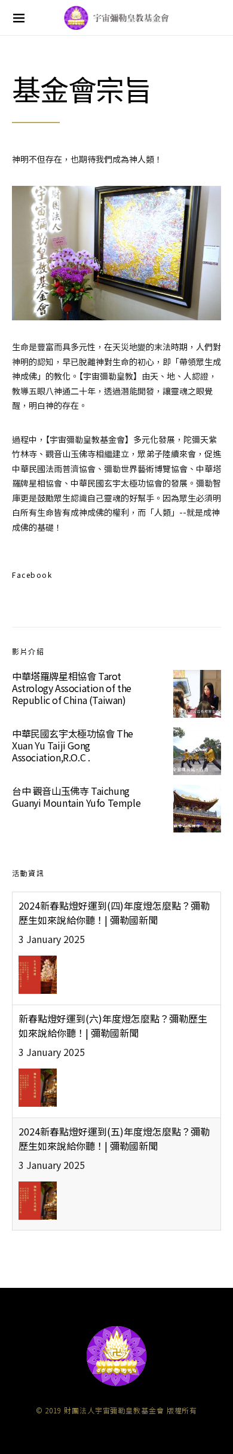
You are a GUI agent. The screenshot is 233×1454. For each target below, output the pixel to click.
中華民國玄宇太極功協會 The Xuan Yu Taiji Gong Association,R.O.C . (72, 745)
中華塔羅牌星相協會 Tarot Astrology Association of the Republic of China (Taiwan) (71, 688)
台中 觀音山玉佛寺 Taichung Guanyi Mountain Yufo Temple (76, 796)
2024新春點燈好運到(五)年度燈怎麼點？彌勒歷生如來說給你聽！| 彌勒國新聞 (114, 1138)
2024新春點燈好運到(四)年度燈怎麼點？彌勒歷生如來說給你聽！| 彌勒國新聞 (114, 912)
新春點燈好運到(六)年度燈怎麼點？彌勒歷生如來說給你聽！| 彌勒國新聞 (113, 1025)
